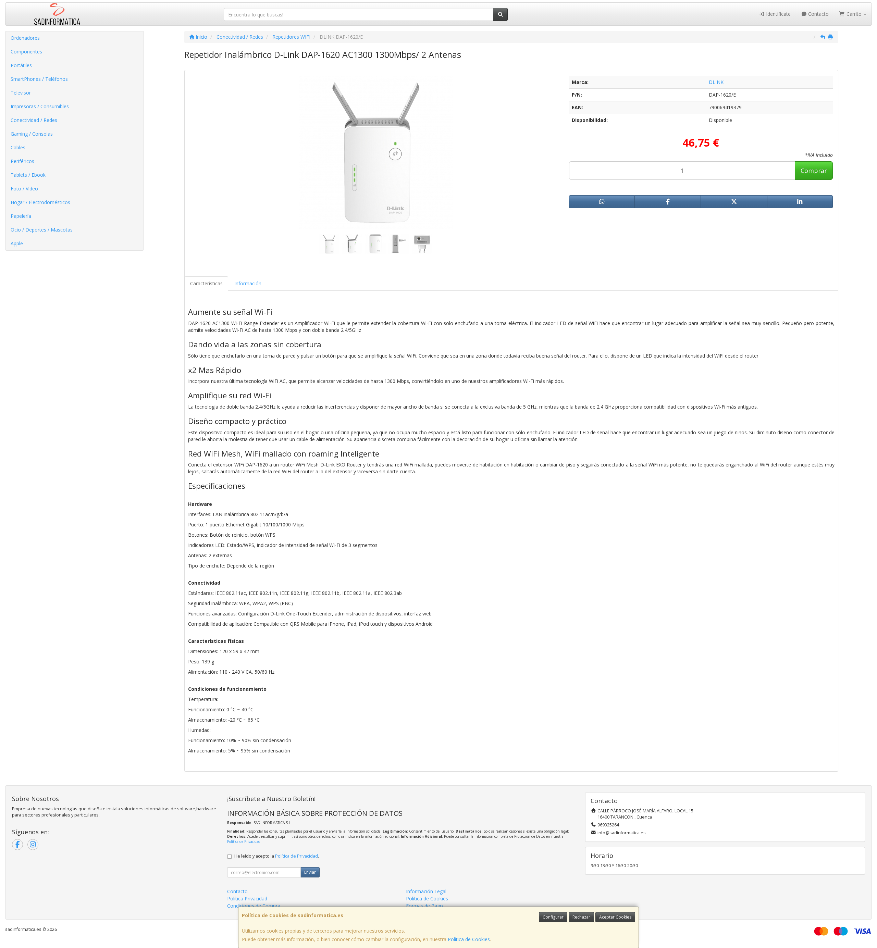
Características (206, 283)
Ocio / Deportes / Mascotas (42, 229)
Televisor (21, 92)
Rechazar (581, 917)
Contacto (818, 14)
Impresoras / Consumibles (40, 106)
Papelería (21, 216)
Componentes (26, 51)
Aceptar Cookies (615, 917)
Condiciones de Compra (253, 905)
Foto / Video (24, 188)
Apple (17, 243)
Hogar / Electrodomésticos (40, 202)
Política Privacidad (247, 898)
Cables (18, 147)
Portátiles (21, 65)
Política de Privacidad (243, 841)
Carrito (854, 14)
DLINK (716, 82)
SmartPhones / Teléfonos (39, 79)
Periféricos (22, 161)
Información (247, 283)
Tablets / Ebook (28, 175)
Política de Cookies (469, 939)
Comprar (814, 170)
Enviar (310, 872)
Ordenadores (25, 38)
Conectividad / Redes (34, 120)
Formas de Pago (424, 905)
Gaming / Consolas (32, 133)
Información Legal (426, 891)
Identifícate (778, 14)
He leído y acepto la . (276, 856)
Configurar (553, 917)
